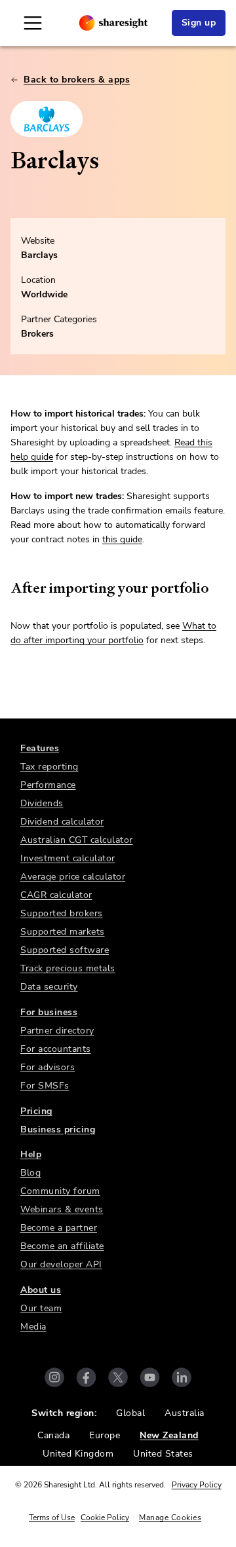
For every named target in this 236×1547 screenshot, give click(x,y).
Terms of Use (52, 1517)
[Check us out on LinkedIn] (181, 1377)
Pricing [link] (36, 1111)
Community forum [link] (60, 1191)
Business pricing (57, 1129)
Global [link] (130, 1413)
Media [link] (33, 1326)
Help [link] (30, 1154)
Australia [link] (185, 1413)
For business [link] (48, 1012)
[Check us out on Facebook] (86, 1377)
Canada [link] (53, 1435)
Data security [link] (49, 986)
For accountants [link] (55, 1049)
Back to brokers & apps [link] (77, 79)
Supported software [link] (64, 950)
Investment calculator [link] (67, 858)
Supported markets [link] (62, 931)
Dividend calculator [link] (62, 821)
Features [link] (39, 748)
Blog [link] (30, 1172)
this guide (122, 539)
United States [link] (163, 1453)
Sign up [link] (199, 22)
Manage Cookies (170, 1517)
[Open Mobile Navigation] (32, 23)
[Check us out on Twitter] (118, 1377)
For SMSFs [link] (44, 1085)
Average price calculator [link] (72, 876)
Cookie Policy (105, 1517)
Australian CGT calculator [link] (76, 840)
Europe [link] (104, 1435)
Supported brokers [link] (61, 913)
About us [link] (40, 1290)
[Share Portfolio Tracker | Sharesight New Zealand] (113, 23)
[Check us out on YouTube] (150, 1377)
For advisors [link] (47, 1067)
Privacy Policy (197, 1485)
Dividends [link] (42, 803)
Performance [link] (48, 785)
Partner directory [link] (57, 1030)
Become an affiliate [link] (62, 1246)
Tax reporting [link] (49, 766)
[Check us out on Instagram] (54, 1377)
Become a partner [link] (58, 1227)
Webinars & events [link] (62, 1209)
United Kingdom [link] (78, 1453)
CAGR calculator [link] (56, 895)
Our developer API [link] (61, 1264)
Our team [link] (41, 1308)
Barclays (39, 255)
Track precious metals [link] (67, 968)
